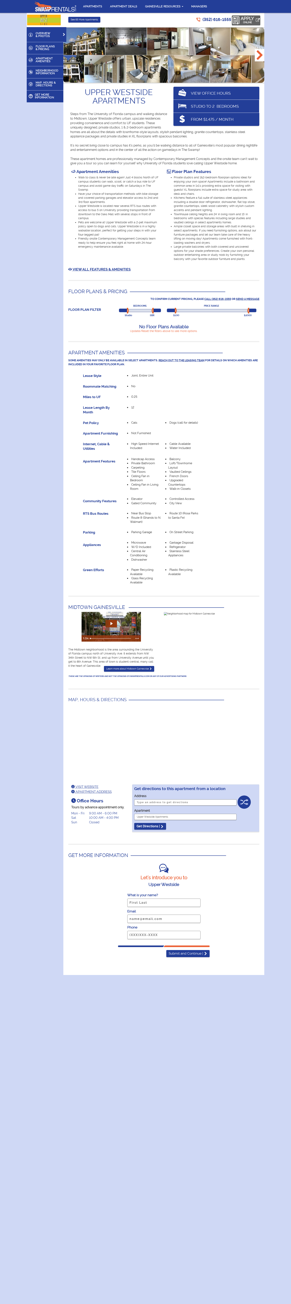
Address (140, 796)
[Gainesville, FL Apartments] (55, 6)
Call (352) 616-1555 (217, 299)
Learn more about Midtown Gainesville (127, 668)
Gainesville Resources (163, 6)
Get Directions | (149, 826)
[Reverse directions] (244, 803)
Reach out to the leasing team (181, 360)
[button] (259, 55)
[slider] (128, 311)
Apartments (92, 6)
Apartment (142, 810)
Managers (199, 6)
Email (131, 911)
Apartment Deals (123, 6)
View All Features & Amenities (101, 269)
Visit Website (86, 787)
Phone (132, 927)
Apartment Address (93, 792)
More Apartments (84, 19)
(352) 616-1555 (217, 19)
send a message (247, 299)
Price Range (211, 305)
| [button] (186, 953)
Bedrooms (139, 305)
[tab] (46, 34)
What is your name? (142, 895)
